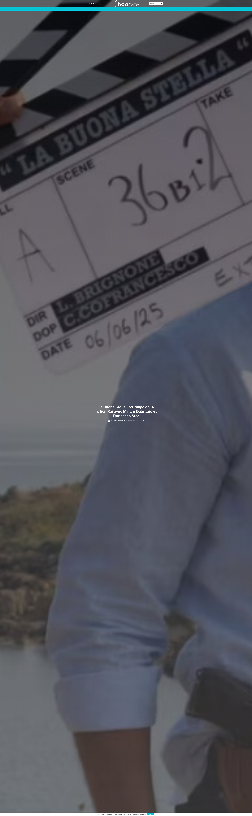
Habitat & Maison (121, 8)
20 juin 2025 (120, 420)
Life (146, 8)
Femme (94, 8)
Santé (106, 8)
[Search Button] (162, 3)
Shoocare (114, 420)
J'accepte (150, 814)
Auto (135, 8)
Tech (158, 8)
